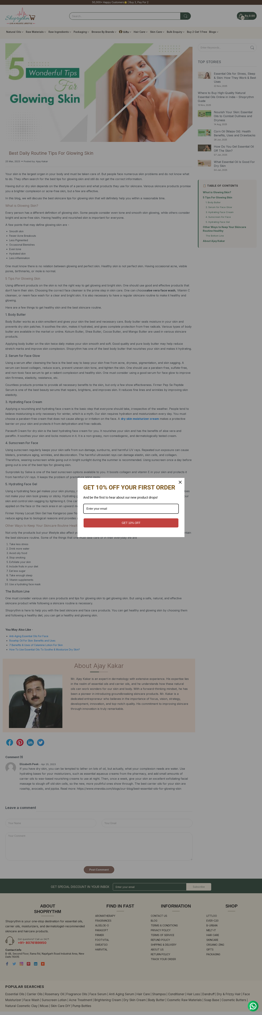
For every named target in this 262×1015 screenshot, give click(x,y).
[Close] (180, 482)
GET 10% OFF (131, 522)
